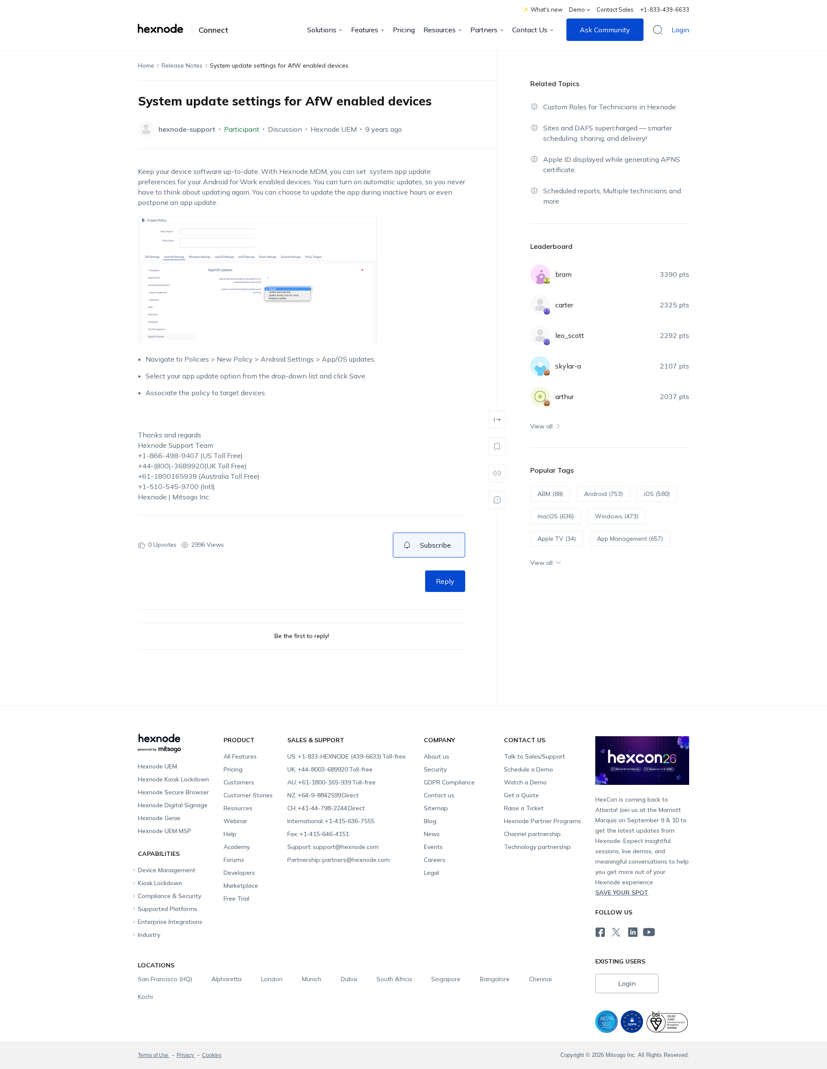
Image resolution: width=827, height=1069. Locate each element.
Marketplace (241, 885)
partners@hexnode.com (338, 860)
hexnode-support (187, 129)
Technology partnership (537, 847)
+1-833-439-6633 (664, 9)
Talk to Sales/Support (534, 756)
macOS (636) (556, 516)
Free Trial (236, 898)
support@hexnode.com (333, 847)
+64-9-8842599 (323, 795)
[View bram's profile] (540, 274)
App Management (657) (630, 538)
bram (563, 274)
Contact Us (529, 29)
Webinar (235, 821)
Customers (239, 782)
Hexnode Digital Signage (173, 805)
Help (230, 834)
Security (435, 769)
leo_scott (569, 335)
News (432, 834)
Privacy (186, 1055)
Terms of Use (154, 1055)
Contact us (439, 795)
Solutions (321, 29)
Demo (577, 9)
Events (433, 847)
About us (436, 756)
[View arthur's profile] (540, 396)
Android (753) (603, 494)
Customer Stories (248, 795)
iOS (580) (657, 494)
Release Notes (182, 65)
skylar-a (568, 366)
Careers (434, 860)
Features (364, 29)
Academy (237, 847)
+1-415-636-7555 (330, 821)
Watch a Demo (525, 782)
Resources (439, 29)
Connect (213, 30)
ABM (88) (550, 494)
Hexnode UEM (334, 129)
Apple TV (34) (557, 538)
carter (564, 305)
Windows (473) (616, 516)
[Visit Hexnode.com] (165, 28)
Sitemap (436, 808)
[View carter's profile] (540, 305)
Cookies (211, 1055)
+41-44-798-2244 (326, 808)
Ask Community (605, 29)
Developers (239, 873)
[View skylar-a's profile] (540, 366)
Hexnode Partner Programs (542, 821)
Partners (483, 29)
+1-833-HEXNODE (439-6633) (346, 756)
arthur (564, 396)
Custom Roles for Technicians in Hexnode (609, 106)
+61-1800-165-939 (331, 782)
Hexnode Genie (159, 818)
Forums (234, 860)
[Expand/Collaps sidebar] (497, 420)
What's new (547, 9)
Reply (445, 581)
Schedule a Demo (528, 769)
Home (146, 65)
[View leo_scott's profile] (540, 335)
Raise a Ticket (524, 808)
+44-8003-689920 (330, 769)
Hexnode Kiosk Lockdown (173, 779)
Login (680, 29)
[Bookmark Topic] (497, 446)
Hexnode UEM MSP (164, 831)
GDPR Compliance (449, 782)
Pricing (404, 29)
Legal (431, 873)
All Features (240, 756)
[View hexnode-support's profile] (146, 129)
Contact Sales (615, 9)
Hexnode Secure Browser (173, 792)
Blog (430, 821)
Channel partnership (532, 834)
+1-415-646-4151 (318, 834)
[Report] (497, 500)
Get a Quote (521, 795)
